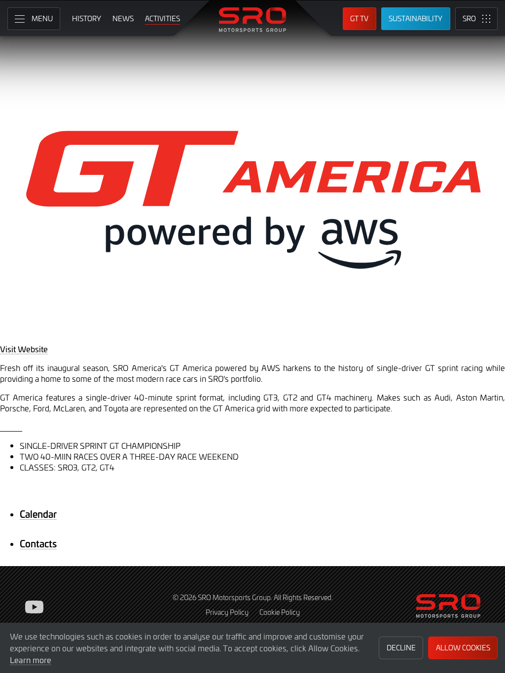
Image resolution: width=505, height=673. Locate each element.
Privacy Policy (227, 612)
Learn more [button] (30, 659)
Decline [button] (401, 647)
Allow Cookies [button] (463, 647)
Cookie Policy (279, 612)
